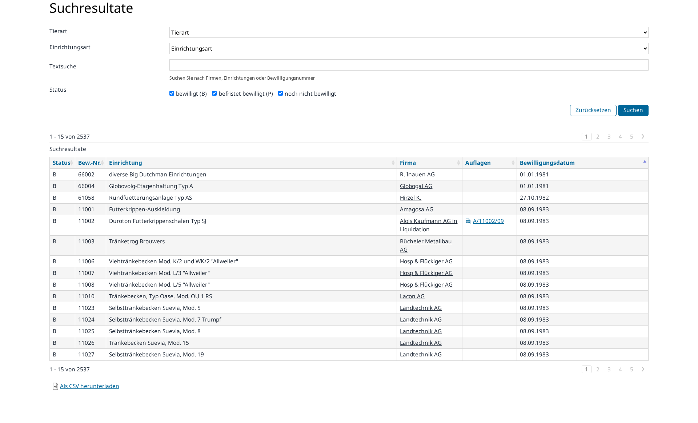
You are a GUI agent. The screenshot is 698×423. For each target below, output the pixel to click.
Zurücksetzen (593, 110)
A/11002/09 (488, 221)
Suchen (633, 110)
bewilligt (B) (191, 93)
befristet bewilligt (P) (246, 93)
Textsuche (62, 66)
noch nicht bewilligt (310, 93)
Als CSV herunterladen (89, 386)
